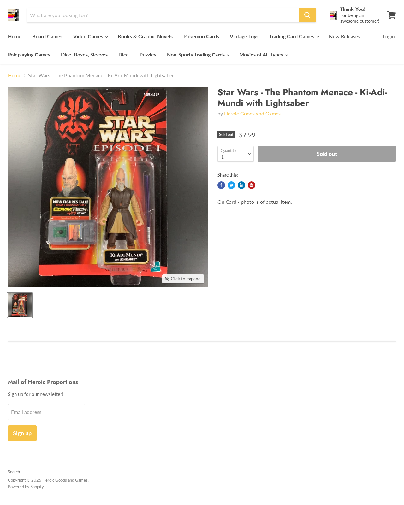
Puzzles (148, 54)
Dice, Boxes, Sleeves (84, 54)
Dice (123, 54)
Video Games (88, 36)
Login (389, 36)
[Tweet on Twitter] (231, 185)
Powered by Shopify (26, 486)
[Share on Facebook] (221, 185)
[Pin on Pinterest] (251, 185)
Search (14, 471)
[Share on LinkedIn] (241, 185)
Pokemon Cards (201, 36)
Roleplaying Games (29, 54)
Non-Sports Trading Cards (196, 54)
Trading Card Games (292, 36)
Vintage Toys (244, 36)
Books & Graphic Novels (145, 36)
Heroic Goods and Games (252, 113)
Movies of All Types (261, 54)
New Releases (344, 36)
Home (14, 36)
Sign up (22, 433)
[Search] (307, 15)
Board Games (47, 36)
